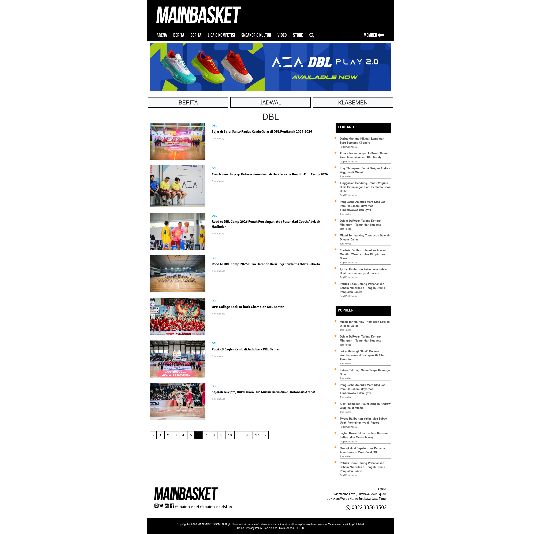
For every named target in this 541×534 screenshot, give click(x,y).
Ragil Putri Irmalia (348, 146)
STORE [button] (298, 35)
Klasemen (353, 102)
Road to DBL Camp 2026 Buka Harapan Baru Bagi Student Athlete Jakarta (266, 264)
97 (257, 434)
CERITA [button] (196, 35)
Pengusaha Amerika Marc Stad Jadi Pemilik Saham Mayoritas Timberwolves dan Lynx (363, 206)
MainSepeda (286, 528)
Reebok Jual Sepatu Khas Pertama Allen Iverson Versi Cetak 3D (362, 450)
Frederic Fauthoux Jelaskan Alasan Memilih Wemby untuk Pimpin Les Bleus (363, 254)
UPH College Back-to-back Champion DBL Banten (248, 307)
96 (248, 434)
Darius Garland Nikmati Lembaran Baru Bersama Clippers (362, 140)
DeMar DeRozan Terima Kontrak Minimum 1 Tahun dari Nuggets (360, 222)
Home (240, 528)
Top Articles (270, 528)
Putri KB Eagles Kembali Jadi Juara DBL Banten (246, 349)
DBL (214, 125)
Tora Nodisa (345, 176)
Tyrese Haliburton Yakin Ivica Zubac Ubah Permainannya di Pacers (363, 271)
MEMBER (371, 35)
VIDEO (282, 35)
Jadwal (270, 102)
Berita (188, 102)
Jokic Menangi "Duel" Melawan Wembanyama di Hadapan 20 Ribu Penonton (362, 355)
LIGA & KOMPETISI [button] (221, 35)
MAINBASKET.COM (209, 524)
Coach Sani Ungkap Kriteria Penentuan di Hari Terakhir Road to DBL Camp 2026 (270, 174)
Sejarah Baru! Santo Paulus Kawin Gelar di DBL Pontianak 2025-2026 (262, 131)
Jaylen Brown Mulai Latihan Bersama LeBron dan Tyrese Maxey (364, 435)
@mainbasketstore (216, 506)
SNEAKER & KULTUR (256, 35)
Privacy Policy (254, 528)
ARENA (162, 35)
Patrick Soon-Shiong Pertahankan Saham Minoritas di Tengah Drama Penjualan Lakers (362, 288)
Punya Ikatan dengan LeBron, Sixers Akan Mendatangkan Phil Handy (364, 155)
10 (230, 434)
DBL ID (300, 528)
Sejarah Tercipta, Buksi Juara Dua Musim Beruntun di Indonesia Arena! (263, 392)
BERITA (178, 35)
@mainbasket (187, 506)
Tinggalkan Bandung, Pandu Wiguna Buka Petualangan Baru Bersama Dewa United (365, 187)
